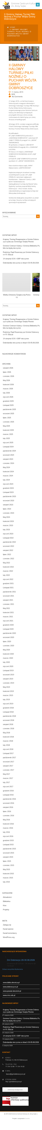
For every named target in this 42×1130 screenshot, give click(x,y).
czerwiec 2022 (8, 559)
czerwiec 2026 (8, 376)
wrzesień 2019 (8, 675)
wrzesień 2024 (8, 455)
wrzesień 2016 (8, 803)
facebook (20, 1127)
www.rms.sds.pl (9, 995)
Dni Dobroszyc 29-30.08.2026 (21, 959)
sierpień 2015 (8, 857)
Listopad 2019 (8, 670)
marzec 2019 (8, 695)
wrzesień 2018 (8, 720)
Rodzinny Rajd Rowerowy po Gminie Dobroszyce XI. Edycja (21, 253)
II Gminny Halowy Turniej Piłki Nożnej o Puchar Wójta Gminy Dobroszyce (22, 76)
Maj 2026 (6, 380)
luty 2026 (6, 393)
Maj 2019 (6, 687)
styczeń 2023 (8, 534)
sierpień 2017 (8, 766)
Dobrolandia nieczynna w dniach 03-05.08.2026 (21, 263)
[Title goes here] (22, 53)
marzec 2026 (8, 389)
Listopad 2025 (8, 405)
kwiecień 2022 (8, 567)
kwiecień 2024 (8, 471)
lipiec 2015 (7, 861)
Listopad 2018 (8, 712)
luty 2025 (6, 438)
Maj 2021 (6, 608)
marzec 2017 (8, 778)
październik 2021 (9, 592)
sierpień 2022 (8, 550)
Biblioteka (6, 901)
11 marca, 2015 (17, 92)
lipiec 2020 (7, 641)
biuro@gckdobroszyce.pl (15, 1074)
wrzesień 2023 (8, 501)
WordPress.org (8, 937)
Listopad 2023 (8, 492)
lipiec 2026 (7, 372)
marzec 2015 (8, 878)
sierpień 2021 (8, 600)
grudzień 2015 (8, 840)
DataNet (27, 1118)
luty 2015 (6, 882)
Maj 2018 (6, 733)
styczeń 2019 (8, 704)
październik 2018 (9, 716)
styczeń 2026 (8, 397)
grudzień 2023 (8, 488)
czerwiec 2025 (8, 422)
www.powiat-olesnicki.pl (12, 991)
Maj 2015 (6, 869)
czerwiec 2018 (8, 728)
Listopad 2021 (8, 588)
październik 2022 (9, 542)
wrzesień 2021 (8, 596)
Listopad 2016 (8, 795)
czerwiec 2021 (8, 604)
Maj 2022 (6, 563)
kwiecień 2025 (8, 430)
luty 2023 (6, 530)
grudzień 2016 (8, 791)
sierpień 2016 (8, 807)
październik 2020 (9, 633)
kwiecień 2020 (8, 654)
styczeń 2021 (8, 621)
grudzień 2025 (8, 401)
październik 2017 (9, 757)
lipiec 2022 (7, 554)
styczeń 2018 (8, 749)
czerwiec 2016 (8, 816)
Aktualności (7, 897)
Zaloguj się (7, 925)
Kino (4, 905)
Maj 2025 (6, 426)
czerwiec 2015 (8, 865)
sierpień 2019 (8, 679)
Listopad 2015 (8, 845)
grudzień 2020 (8, 625)
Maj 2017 (6, 774)
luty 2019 (6, 699)
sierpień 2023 (8, 505)
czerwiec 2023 (8, 513)
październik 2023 (9, 496)
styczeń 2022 (8, 579)
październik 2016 (9, 799)
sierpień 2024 (8, 459)
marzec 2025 (8, 434)
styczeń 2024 (8, 484)
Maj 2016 (6, 820)
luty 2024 (6, 480)
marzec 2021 (8, 617)
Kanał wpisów (8, 929)
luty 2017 (6, 782)
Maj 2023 (6, 517)
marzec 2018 (8, 741)
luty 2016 (6, 832)
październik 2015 (9, 849)
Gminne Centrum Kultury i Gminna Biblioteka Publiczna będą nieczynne (21, 247)
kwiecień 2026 (8, 384)
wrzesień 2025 (8, 413)
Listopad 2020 (8, 629)
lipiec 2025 (7, 418)
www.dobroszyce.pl (10, 987)
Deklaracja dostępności (15, 1090)
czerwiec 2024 (8, 463)
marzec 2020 (8, 658)
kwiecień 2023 (8, 521)
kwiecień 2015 (8, 874)
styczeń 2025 (8, 442)
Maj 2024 (6, 467)
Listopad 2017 (8, 753)
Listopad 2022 (8, 538)
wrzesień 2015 (8, 853)
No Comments (17, 96)
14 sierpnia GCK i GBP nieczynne (16, 259)
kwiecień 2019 (8, 691)
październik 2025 (9, 409)
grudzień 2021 (8, 583)
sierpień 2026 (8, 368)
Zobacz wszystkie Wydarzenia (12, 969)
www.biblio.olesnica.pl (11, 982)
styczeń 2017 (8, 786)
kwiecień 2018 (8, 737)
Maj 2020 (6, 650)
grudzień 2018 (8, 708)
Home (12, 27)
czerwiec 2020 (8, 646)
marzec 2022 (8, 571)
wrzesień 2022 (8, 546)
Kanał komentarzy (10, 933)
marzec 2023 (8, 525)
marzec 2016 (8, 828)
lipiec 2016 (7, 811)
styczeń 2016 (8, 836)
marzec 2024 (8, 476)
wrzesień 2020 (8, 637)
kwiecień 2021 (8, 612)
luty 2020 (6, 662)
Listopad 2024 (8, 447)
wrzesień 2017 (8, 762)
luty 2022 (6, 575)
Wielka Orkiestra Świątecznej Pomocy (16, 296)
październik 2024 (9, 451)
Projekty (6, 910)
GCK (13, 94)
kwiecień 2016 (8, 824)
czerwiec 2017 (8, 770)
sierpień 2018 (8, 724)
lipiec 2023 (7, 509)
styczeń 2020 (8, 666)
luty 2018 (6, 745)
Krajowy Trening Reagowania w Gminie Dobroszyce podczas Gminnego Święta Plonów (21, 240)
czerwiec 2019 (8, 683)
